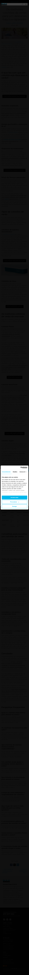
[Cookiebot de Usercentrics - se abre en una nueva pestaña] (20, 468)
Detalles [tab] (15, 471)
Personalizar (13, 502)
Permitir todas (14, 497)
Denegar (14, 506)
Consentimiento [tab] (6, 471)
